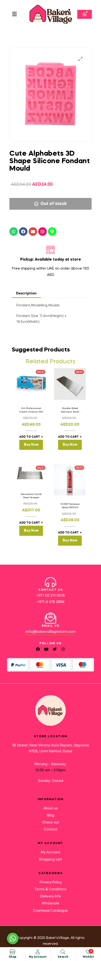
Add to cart (29, 437)
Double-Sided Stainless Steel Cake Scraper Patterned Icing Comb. (70, 410)
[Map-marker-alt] (52, 231)
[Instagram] (42, 231)
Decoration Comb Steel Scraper (31, 496)
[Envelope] (33, 231)
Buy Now (31, 444)
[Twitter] (55, 649)
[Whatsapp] (13, 231)
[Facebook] (23, 231)
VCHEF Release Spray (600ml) (70, 506)
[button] (14, 14)
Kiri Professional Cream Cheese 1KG (31, 410)
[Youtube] (46, 649)
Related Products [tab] (50, 362)
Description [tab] (26, 293)
